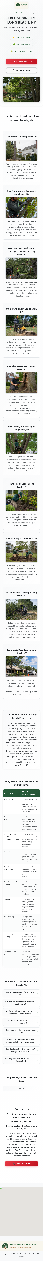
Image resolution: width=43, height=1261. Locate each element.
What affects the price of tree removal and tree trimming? (20, 1002)
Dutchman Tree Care (12, 13)
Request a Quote (21, 70)
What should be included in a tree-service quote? (20, 1031)
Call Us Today (21, 1163)
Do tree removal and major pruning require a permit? (20, 1021)
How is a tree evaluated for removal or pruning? (20, 993)
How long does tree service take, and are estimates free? (20, 1059)
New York (24, 13)
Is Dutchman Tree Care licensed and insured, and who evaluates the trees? (20, 1040)
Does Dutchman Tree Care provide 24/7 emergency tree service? (20, 1050)
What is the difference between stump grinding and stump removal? (20, 1012)
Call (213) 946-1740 (21, 61)
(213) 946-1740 (25, 1121)
